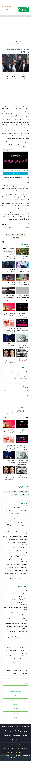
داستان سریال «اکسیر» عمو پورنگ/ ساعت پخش (16, 623)
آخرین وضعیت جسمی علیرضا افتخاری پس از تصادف (16, 633)
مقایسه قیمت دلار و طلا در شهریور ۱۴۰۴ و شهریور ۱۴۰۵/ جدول (15, 643)
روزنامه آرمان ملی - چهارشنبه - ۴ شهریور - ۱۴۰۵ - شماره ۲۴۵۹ (15, 638)
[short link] (18, 43)
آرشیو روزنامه (16, 735)
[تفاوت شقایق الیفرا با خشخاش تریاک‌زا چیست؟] (22, 251)
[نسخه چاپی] (13, 43)
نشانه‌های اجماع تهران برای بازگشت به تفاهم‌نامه (15, 510)
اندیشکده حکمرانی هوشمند (16, 691)
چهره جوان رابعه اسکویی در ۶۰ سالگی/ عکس (23, 283)
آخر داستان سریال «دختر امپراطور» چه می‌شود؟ (16, 599)
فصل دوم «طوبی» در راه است (20, 673)
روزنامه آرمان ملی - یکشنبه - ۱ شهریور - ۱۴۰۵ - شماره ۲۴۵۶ (16, 603)
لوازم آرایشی (15, 713)
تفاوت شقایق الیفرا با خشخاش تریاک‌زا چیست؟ (24, 257)
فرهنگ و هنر (18, 731)
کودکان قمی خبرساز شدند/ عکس (20, 378)
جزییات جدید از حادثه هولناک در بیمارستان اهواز (9, 257)
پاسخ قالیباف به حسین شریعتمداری (18, 547)
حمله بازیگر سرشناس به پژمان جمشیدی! (9, 270)
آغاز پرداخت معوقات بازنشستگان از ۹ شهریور (16, 670)
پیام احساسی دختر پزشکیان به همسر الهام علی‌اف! (15, 522)
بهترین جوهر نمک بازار (15, 695)
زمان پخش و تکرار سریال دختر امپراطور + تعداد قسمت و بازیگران (16, 595)
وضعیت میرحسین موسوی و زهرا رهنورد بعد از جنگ (15, 647)
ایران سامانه (12, 760)
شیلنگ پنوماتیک (15, 687)
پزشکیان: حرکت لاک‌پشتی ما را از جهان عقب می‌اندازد (17, 663)
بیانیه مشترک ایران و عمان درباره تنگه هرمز (17, 570)
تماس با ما (17, 744)
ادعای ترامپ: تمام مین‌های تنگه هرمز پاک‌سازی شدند (16, 575)
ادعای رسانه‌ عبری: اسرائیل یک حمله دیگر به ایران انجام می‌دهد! (16, 374)
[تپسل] (3, 150)
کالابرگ (15, 717)
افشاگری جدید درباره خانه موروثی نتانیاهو (19, 376)
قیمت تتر (15, 708)
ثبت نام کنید (16, 173)
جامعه (4, 726)
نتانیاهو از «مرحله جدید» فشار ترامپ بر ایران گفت (15, 525)
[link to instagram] (7, 6)
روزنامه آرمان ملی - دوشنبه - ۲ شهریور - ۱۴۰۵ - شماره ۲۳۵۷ (16, 614)
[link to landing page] (23, 9)
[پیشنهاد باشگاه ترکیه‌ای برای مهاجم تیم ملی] (22, 264)
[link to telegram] (10, 6)
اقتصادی (10, 726)
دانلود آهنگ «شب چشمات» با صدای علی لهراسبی (9, 296)
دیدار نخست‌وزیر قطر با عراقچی (19, 507)
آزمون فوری (15, 704)
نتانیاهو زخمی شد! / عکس (21, 381)
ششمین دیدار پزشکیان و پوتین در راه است (17, 564)
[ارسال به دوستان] (15, 43)
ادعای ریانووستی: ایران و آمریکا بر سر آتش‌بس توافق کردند (16, 543)
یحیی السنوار (15, 237)
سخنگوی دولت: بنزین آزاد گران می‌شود (18, 556)
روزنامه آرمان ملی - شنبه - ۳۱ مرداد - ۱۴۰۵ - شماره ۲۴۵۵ (15, 608)
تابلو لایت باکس (15, 700)
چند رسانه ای (25, 726)
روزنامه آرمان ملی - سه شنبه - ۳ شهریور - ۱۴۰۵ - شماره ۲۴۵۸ (16, 627)
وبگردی (25, 735)
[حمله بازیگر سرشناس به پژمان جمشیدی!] (8, 264)
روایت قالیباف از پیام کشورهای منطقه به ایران (16, 650)
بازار (5, 731)
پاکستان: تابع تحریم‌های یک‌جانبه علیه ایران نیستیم (15, 519)
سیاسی (22, 41)
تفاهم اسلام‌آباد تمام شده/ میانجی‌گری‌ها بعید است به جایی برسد (15, 560)
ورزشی (10, 731)
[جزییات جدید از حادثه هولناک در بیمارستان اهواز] (8, 251)
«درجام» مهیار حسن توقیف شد (20, 667)
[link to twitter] (5, 6)
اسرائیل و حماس (9, 234)
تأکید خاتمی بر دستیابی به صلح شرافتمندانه (17, 579)
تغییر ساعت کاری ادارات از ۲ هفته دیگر (18, 659)
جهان (25, 731)
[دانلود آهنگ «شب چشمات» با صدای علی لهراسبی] (8, 290)
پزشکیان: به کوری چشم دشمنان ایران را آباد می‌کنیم (15, 536)
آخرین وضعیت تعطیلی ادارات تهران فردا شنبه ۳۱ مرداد (16, 619)
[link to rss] (3, 6)
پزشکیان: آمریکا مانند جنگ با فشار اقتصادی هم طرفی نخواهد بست (16, 552)
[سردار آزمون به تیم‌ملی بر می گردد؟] (8, 277)
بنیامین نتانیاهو (20, 234)
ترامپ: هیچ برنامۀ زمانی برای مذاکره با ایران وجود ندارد (15, 532)
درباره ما (12, 744)
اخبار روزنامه (7, 735)
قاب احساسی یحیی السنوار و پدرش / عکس (18, 371)
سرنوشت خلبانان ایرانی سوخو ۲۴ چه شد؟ (17, 528)
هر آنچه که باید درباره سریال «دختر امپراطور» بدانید (15, 591)
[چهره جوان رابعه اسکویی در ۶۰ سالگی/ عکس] (22, 277)
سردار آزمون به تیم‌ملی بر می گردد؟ (8, 283)
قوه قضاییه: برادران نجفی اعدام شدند (18, 567)
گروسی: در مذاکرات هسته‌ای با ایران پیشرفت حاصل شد (15, 515)
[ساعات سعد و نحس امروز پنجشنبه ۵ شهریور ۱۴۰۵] (22, 290)
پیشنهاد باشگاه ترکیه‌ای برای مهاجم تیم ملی (23, 270)
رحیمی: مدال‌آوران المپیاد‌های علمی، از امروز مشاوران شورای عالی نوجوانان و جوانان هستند (16, 655)
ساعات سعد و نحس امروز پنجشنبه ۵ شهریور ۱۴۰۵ (23, 296)
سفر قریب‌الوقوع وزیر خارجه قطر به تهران (17, 539)
